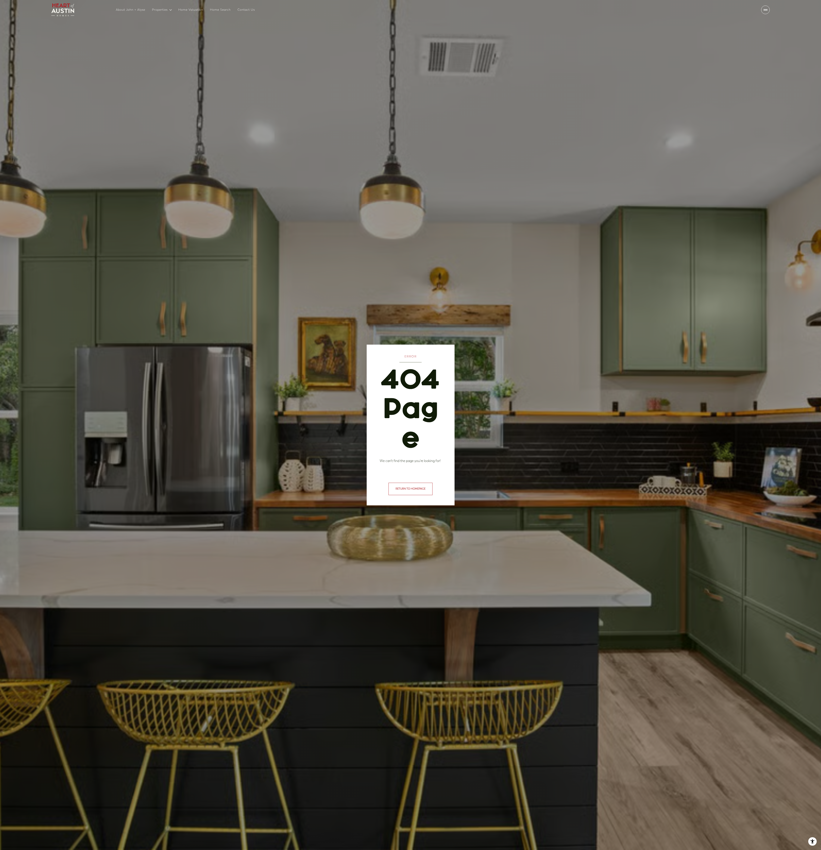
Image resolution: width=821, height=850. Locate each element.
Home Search (220, 10)
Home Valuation (190, 10)
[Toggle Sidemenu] (765, 10)
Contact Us (246, 10)
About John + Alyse (130, 10)
